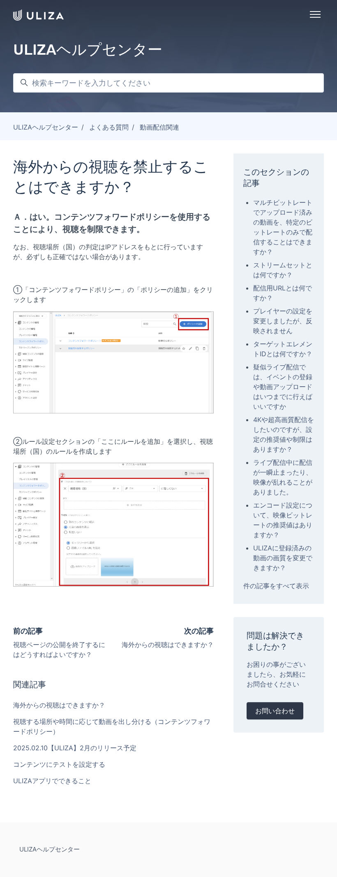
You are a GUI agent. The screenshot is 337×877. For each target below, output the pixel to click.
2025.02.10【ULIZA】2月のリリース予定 (74, 748)
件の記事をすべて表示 (276, 586)
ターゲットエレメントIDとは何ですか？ (282, 349)
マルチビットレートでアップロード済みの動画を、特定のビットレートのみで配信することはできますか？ (282, 227)
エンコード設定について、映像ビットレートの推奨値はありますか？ (282, 520)
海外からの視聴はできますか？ (168, 644)
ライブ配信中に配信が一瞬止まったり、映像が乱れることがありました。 (282, 477)
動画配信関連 (159, 127)
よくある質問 (109, 127)
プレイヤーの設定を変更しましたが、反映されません (282, 321)
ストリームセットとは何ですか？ (282, 270)
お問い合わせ (275, 711)
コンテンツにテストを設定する (59, 764)
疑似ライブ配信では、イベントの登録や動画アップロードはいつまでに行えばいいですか (282, 387)
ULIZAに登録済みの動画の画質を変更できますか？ (282, 558)
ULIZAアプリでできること (52, 781)
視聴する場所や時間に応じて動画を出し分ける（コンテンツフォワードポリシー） (111, 726)
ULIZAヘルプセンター (45, 127)
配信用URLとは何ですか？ (282, 293)
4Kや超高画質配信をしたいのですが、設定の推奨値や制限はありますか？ (283, 434)
